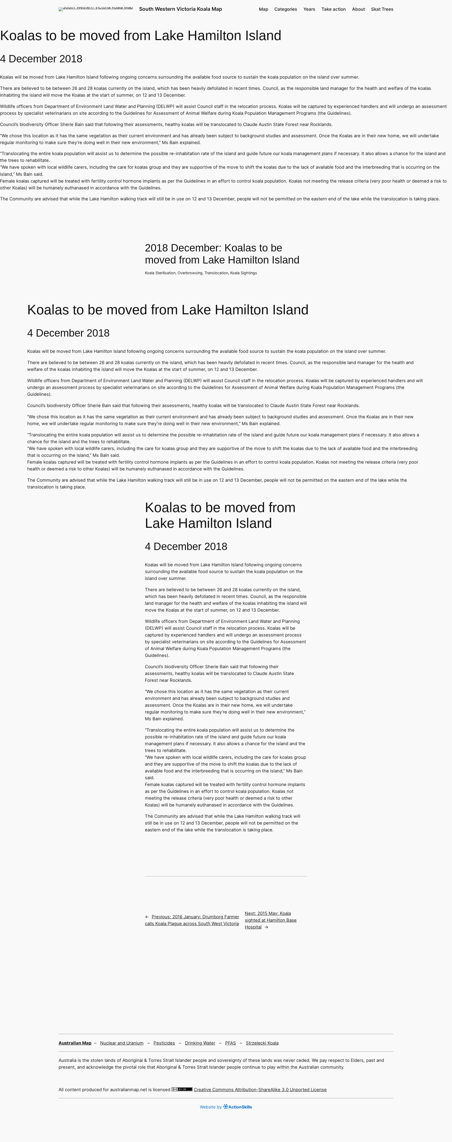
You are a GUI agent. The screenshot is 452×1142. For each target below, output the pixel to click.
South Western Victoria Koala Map (180, 9)
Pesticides (164, 1043)
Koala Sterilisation (160, 273)
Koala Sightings (243, 273)
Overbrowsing (190, 273)
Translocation (216, 273)
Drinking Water (200, 1043)
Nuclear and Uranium (122, 1043)
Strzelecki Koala (262, 1043)
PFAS (230, 1043)
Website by (226, 1107)
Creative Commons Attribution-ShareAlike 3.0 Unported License (260, 1089)
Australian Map (75, 1043)
